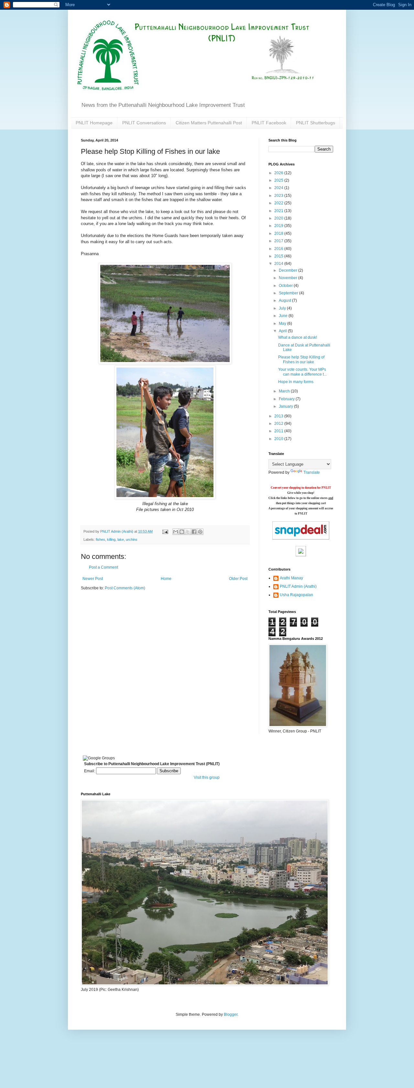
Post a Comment (103, 567)
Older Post (238, 578)
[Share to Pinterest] (200, 531)
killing (111, 539)
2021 (279, 211)
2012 (279, 423)
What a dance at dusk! (297, 337)
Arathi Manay (291, 578)
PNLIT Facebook (269, 122)
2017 (279, 241)
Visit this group (207, 777)
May (283, 323)
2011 (279, 431)
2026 (279, 173)
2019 (279, 225)
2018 (279, 233)
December (288, 270)
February (287, 399)
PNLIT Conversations (144, 122)
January (286, 406)
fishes (100, 539)
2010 (279, 438)
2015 (279, 256)
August (285, 300)
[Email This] (175, 531)
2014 (279, 263)
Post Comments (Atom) (125, 588)
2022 (279, 203)
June (284, 315)
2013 (279, 416)
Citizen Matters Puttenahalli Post (209, 122)
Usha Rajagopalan (296, 595)
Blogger (230, 1014)
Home (166, 578)
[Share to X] (188, 531)
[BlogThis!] (182, 531)
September (289, 293)
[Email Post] (165, 531)
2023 (279, 195)
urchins (131, 539)
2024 (279, 188)
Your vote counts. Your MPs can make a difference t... (302, 371)
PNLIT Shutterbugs (315, 122)
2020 (279, 218)
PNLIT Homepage (94, 122)
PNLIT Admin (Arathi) (298, 586)
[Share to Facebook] (194, 531)
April (283, 331)
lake (120, 539)
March (285, 391)
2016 (279, 248)
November (288, 278)
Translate (311, 472)
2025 (279, 180)
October (286, 285)
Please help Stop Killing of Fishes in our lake (301, 359)
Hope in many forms (295, 382)
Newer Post (92, 578)
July (283, 308)
